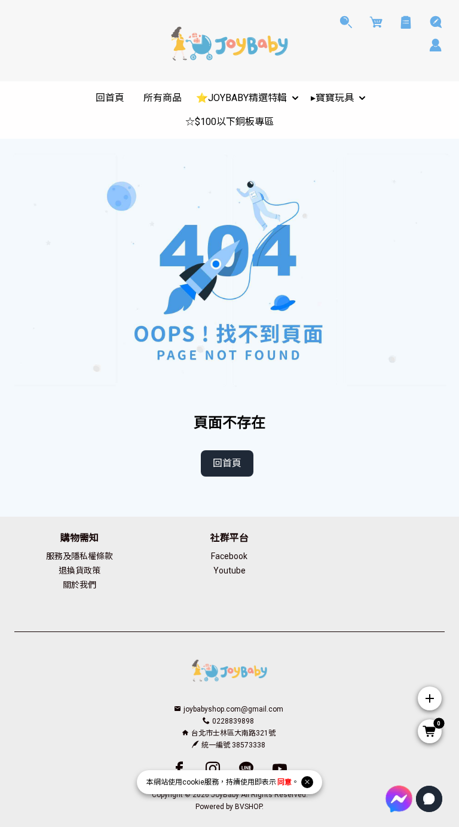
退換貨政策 (79, 570)
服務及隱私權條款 (79, 556)
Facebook (229, 556)
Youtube (229, 570)
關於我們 (79, 585)
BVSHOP (248, 806)
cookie (193, 782)
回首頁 (227, 463)
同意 (284, 782)
